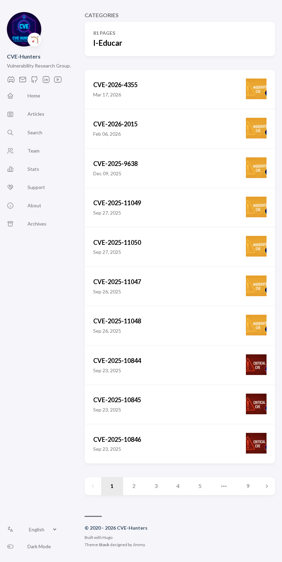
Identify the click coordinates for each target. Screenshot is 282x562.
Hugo (107, 537)
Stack (104, 544)
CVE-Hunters (24, 56)
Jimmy (139, 544)
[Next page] (267, 486)
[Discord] (11, 81)
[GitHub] (34, 81)
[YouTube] (58, 81)
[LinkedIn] (46, 81)
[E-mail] (23, 81)
